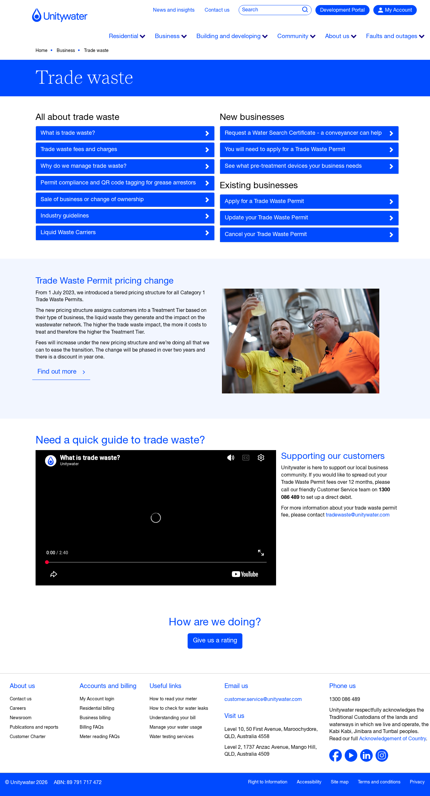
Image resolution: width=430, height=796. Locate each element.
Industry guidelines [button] (65, 216)
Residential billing (97, 708)
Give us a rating (215, 640)
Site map (339, 782)
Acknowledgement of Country (392, 739)
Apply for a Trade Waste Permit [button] (264, 201)
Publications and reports (34, 727)
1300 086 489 (344, 699)
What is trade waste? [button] (68, 133)
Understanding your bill (172, 718)
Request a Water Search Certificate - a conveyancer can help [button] (303, 133)
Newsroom (20, 718)
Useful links (165, 686)
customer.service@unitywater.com (263, 699)
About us (22, 686)
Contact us (217, 10)
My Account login (97, 699)
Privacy (417, 782)
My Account (398, 10)
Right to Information (267, 782)
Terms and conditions (379, 782)
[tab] (125, 133)
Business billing (95, 718)
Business (66, 50)
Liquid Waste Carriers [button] (68, 232)
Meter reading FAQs (100, 737)
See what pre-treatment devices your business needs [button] (293, 166)
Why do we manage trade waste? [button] (84, 166)
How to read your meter (173, 699)
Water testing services (172, 737)
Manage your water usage (176, 727)
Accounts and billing (108, 686)
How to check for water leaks (179, 708)
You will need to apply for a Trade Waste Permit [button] (285, 149)
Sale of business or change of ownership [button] (92, 199)
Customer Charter (28, 737)
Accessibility (309, 782)
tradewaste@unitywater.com (358, 515)
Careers (18, 708)
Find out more (56, 372)
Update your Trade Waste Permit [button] (266, 218)
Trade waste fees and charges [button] (79, 149)
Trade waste (96, 50)
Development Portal (342, 10)
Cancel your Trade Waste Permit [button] (266, 234)
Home (42, 50)
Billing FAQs (92, 727)
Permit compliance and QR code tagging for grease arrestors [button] (118, 183)
